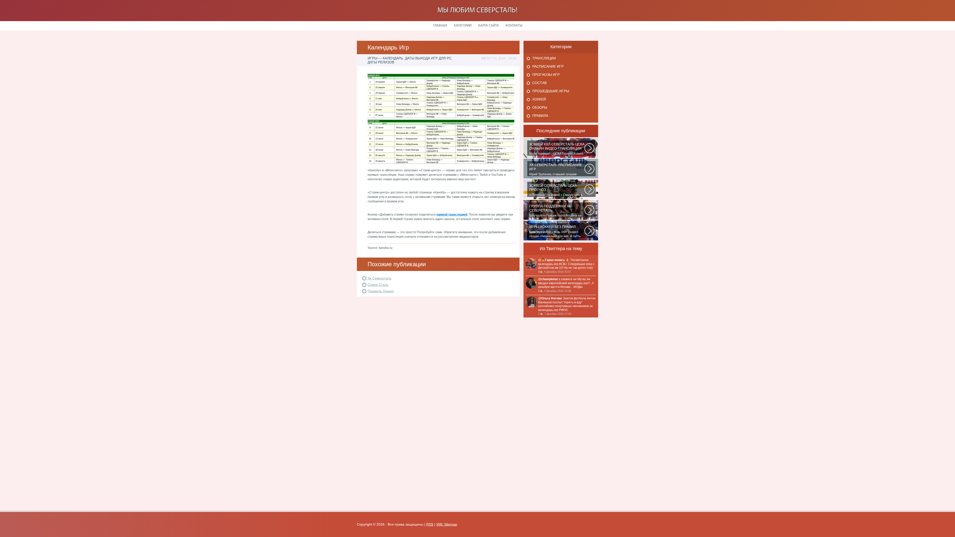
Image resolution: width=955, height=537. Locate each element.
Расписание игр (548, 66)
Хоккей (539, 99)
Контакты (514, 26)
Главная (440, 26)
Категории (463, 26)
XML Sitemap (446, 524)
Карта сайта (488, 26)
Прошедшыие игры (550, 91)
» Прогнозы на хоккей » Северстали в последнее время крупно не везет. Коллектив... (555, 190)
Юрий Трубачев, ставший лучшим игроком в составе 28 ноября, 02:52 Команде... (555, 169)
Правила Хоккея (381, 291)
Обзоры (539, 107)
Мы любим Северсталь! (477, 10)
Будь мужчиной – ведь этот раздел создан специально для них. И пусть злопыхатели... (555, 231)
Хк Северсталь (379, 278)
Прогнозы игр (546, 75)
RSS (429, 524)
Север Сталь (378, 285)
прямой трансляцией (451, 214)
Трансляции (544, 58)
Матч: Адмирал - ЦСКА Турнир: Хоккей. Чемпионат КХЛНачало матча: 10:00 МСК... (556, 149)
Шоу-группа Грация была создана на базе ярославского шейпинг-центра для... (555, 211)
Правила (540, 116)
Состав (539, 83)
